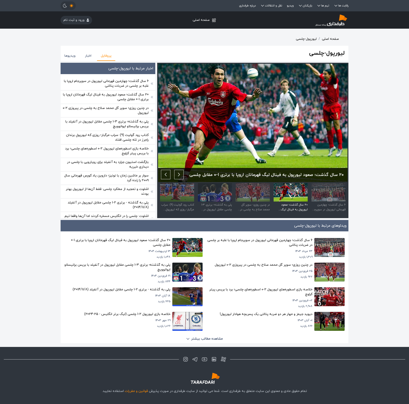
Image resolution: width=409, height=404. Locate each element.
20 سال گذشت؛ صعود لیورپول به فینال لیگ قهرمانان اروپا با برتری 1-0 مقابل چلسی (106, 97)
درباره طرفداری (247, 6)
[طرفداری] (300, 20)
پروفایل (106, 56)
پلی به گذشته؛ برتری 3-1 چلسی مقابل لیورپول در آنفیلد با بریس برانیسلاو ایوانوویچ (107, 124)
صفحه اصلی (201, 20)
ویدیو (290, 6)
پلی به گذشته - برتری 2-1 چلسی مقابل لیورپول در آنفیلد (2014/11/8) (108, 205)
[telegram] (195, 359)
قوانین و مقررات (136, 391)
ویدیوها (70, 56)
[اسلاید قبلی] (179, 174)
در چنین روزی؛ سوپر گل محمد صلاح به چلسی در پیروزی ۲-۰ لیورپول (106, 110)
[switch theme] (68, 5)
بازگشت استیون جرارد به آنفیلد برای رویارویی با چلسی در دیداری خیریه (108, 164)
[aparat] (223, 359)
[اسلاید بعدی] (165, 174)
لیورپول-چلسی (306, 39)
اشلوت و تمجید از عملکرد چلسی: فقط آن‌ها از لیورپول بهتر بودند (107, 191)
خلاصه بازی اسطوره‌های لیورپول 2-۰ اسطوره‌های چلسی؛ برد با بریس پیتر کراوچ (107, 151)
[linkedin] (214, 359)
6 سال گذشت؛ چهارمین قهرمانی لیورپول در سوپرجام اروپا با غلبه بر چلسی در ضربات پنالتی (106, 83)
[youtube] (204, 359)
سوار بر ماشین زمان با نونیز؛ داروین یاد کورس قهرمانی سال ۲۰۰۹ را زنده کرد (106, 178)
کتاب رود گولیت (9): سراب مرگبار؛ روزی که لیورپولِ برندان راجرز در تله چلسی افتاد (107, 137)
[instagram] (185, 359)
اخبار (88, 56)
